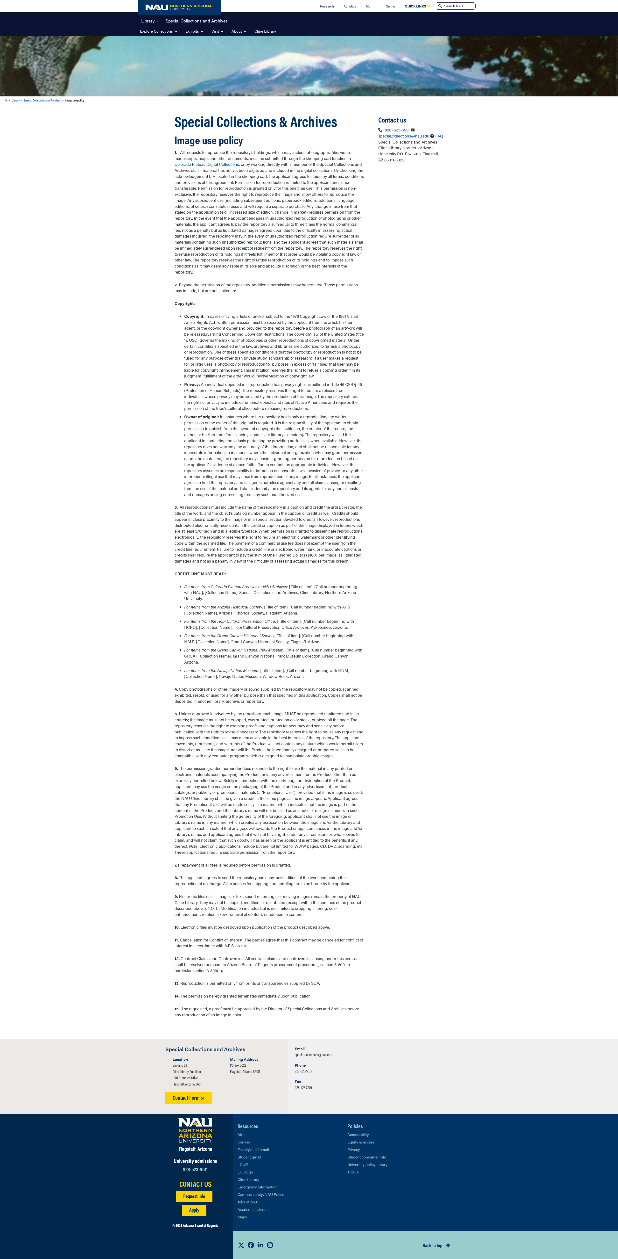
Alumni (371, 6)
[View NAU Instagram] (270, 1245)
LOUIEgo (245, 1172)
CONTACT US (195, 1184)
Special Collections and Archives (197, 20)
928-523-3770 (303, 1087)
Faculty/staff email (253, 1149)
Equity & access (361, 1142)
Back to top (432, 1245)
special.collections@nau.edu (403, 136)
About (237, 31)
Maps (242, 1217)
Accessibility (358, 1134)
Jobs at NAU (248, 1202)
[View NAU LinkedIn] (260, 1245)
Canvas (244, 1142)
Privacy (353, 1149)
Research (327, 6)
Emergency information (258, 1187)
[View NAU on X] (241, 1245)
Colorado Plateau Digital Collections (207, 164)
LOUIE (243, 1164)
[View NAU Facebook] (251, 1245)
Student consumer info (366, 1157)
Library (148, 20)
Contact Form (187, 1097)
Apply (194, 1209)
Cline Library (265, 31)
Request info (194, 1195)
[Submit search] (439, 6)
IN (6, 100)
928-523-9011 (195, 1169)
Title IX (353, 1172)
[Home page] (179, 7)
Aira (241, 1134)
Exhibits (192, 31)
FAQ (439, 136)
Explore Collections (156, 31)
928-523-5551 (303, 1071)
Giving (390, 6)
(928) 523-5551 (396, 130)
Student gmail (249, 1157)
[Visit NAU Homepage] (195, 1130)
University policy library (367, 1164)
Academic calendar (254, 1209)
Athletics (350, 6)
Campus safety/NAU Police (261, 1194)
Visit (215, 31)
